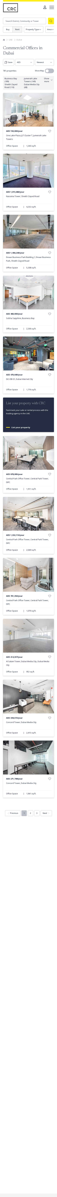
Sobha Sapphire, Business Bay (20, 318)
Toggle (49, 71)
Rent (17, 29)
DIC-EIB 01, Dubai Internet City (19, 379)
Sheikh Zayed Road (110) (11, 86)
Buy (8, 29)
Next (45, 813)
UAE (10, 39)
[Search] (51, 21)
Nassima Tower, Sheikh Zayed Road (22, 196)
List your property (21, 427)
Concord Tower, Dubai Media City (21, 722)
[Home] (4, 39)
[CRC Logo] (10, 8)
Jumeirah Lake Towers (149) (30, 80)
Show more (46, 80)
